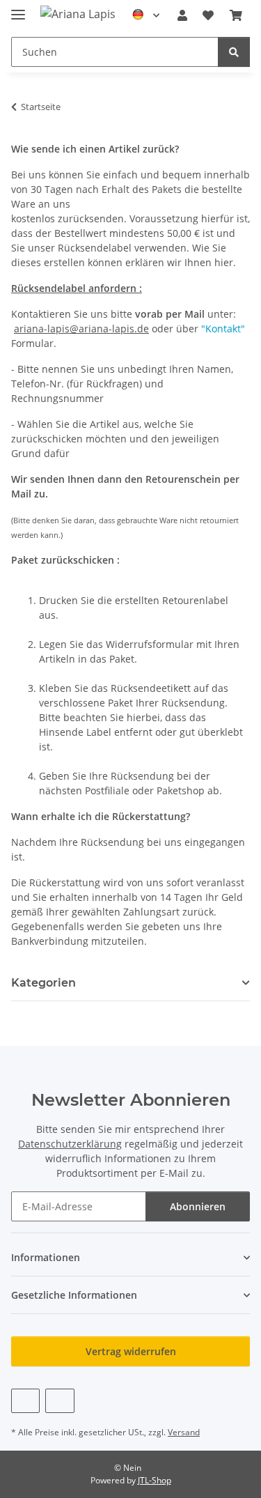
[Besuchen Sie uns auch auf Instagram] (59, 1401)
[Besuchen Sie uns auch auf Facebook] (25, 1401)
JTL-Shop (154, 1480)
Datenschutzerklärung (70, 1143)
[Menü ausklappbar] (18, 8)
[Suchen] (234, 52)
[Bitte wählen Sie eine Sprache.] (146, 15)
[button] (182, 15)
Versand (184, 1432)
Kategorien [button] (43, 982)
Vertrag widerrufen (131, 1351)
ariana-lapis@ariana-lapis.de (81, 328)
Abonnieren (198, 1206)
